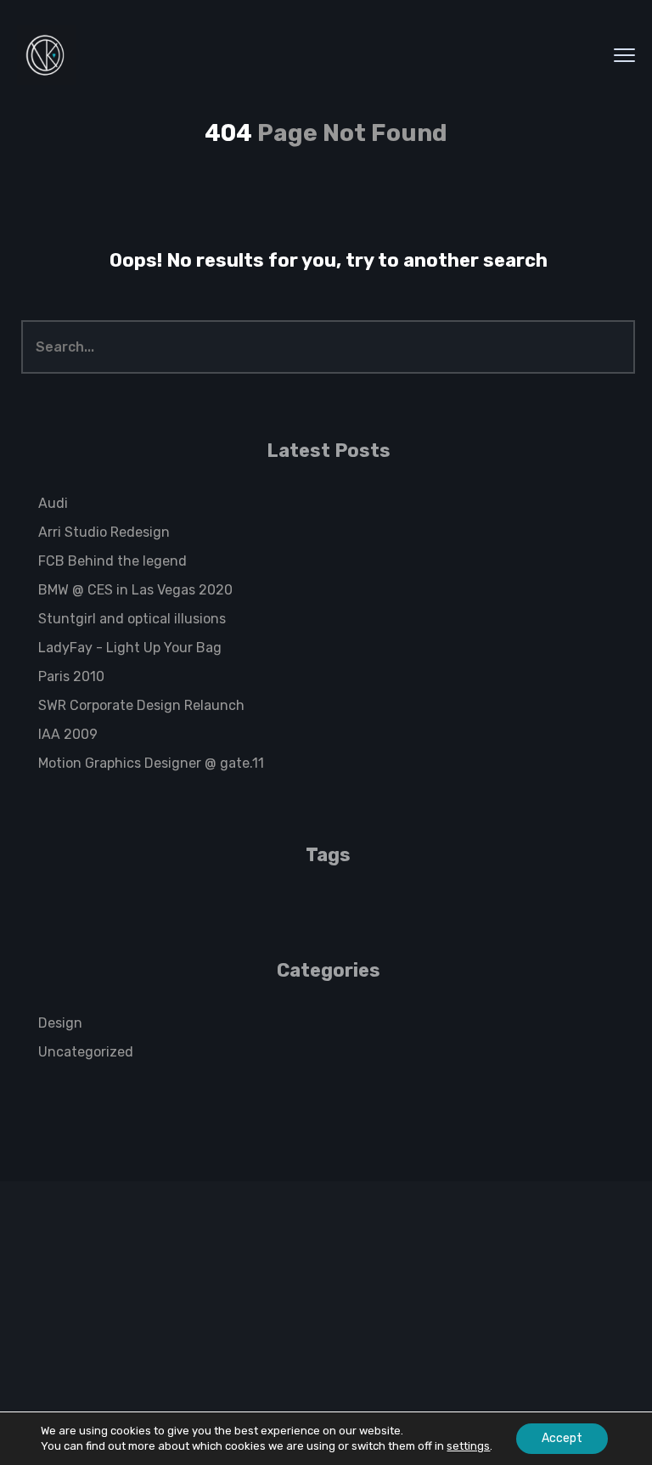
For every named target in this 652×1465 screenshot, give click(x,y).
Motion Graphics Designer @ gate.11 (151, 763)
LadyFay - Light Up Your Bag (130, 648)
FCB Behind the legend (112, 561)
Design (60, 1023)
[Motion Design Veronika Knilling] (46, 55)
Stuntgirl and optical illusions (132, 619)
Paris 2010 (71, 676)
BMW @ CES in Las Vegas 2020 (135, 590)
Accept (562, 1438)
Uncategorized (85, 1052)
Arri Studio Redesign (104, 532)
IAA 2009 (68, 734)
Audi (53, 503)
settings (468, 1446)
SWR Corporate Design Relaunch (141, 705)
